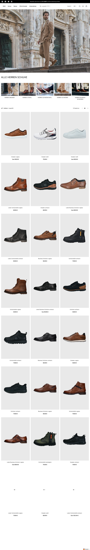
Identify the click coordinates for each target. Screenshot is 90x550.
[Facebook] (5, 1)
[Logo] (45, 6)
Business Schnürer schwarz (45, 360)
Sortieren (8, 108)
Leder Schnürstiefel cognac (15, 207)
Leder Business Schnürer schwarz (45, 309)
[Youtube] (8, 1)
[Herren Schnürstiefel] (45, 91)
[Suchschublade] (79, 6)
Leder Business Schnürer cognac (74, 207)
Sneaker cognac (15, 157)
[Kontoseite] (83, 6)
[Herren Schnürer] (62, 91)
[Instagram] (2, 1)
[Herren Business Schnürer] (80, 92)
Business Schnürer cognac (45, 258)
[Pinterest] (11, 1)
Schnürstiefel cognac (15, 309)
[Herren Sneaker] (9, 91)
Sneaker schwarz (45, 207)
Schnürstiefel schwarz (74, 258)
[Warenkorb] (86, 6)
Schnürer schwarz (74, 309)
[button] (86, 549)
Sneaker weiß (44, 157)
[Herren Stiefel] (27, 91)
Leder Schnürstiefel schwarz (15, 258)
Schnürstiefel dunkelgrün (45, 462)
